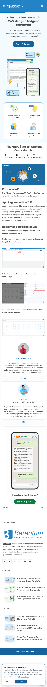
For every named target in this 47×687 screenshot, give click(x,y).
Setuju (20, 682)
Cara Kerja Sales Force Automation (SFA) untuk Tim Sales (29, 628)
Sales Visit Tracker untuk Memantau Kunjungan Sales (29, 638)
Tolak (9, 682)
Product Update (37, 157)
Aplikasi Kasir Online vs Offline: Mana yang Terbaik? (30, 617)
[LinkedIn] (23, 422)
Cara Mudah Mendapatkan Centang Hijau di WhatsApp (29, 579)
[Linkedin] (25, 379)
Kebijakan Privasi (23, 677)
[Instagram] (22, 379)
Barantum (7, 543)
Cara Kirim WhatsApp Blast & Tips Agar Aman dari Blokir (30, 597)
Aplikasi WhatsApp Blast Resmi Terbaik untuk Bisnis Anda (31, 588)
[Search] (42, 6)
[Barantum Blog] (16, 6)
